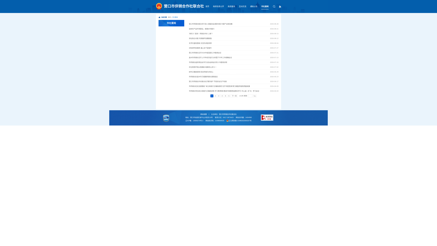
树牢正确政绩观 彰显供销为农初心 (201, 72)
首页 (207, 6)
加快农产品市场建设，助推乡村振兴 (201, 29)
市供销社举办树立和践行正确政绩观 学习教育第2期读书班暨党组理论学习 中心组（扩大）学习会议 (224, 91)
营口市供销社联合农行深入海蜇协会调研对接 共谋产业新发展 (210, 24)
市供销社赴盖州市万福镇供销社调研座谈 (203, 77)
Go (255, 96)
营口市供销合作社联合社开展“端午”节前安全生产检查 (208, 81)
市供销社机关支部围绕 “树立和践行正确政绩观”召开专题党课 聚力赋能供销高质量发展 (219, 86)
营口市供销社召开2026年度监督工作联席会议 (205, 53)
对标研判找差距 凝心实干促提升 (200, 48)
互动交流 (242, 6)
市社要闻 (265, 6)
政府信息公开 (218, 6)
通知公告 (253, 6)
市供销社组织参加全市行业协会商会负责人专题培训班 (208, 62)
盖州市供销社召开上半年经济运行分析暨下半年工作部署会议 (210, 57)
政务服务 (231, 6)
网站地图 (203, 114)
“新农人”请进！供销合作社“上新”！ (201, 34)
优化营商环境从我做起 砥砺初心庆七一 (202, 67)
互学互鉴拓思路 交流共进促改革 (200, 43)
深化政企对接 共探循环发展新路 (200, 38)
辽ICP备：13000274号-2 (194, 121)
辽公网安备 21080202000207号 (240, 121)
